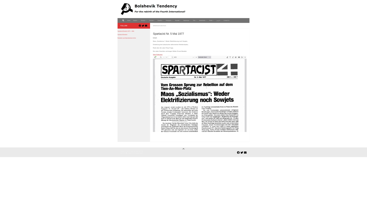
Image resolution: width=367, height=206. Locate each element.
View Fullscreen (157, 54)
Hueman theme (139, 153)
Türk (194, 20)
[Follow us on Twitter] (143, 26)
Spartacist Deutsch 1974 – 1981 (126, 31)
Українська (186, 20)
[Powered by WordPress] (126, 153)
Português (168, 20)
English (135, 20)
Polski (210, 20)
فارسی (218, 20)
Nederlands (202, 20)
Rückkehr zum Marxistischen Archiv (127, 38)
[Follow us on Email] (146, 26)
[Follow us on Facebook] (140, 26)
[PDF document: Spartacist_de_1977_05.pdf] (200, 94)
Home (128, 20)
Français (151, 20)
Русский (177, 20)
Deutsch (143, 20)
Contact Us (226, 20)
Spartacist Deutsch (159, 25)
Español (160, 20)
